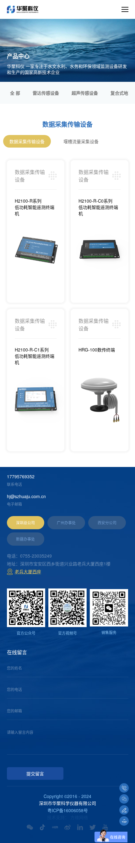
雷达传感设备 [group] (46, 93)
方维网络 (79, 817)
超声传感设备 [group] (85, 93)
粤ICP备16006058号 (67, 810)
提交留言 (35, 774)
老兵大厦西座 (28, 571)
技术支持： (58, 817)
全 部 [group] (15, 93)
